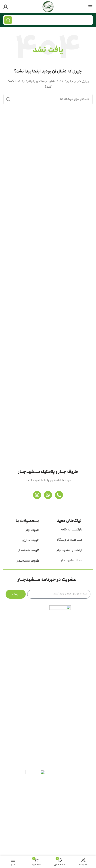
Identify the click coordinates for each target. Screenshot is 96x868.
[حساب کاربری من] (5, 6)
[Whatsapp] (48, 495)
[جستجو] (8, 20)
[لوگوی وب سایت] (48, 6)
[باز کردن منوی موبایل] (90, 6)
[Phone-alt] (59, 495)
